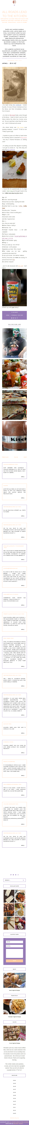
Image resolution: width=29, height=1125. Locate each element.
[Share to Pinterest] (17, 318)
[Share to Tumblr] (15, 318)
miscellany (14, 315)
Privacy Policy (14, 1118)
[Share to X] (13, 318)
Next (25, 457)
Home (16, 457)
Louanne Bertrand (8, 464)
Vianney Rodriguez (9, 804)
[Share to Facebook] (11, 318)
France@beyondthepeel (10, 784)
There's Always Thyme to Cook (12, 614)
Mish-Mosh (20, 315)
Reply (22, 476)
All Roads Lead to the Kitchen (19, 1122)
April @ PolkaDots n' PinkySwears (13, 546)
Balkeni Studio (18, 1123)
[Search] (23, 880)
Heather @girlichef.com (10, 506)
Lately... (8, 315)
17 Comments (14, 312)
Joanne (5, 724)
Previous (5, 457)
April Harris (6, 638)
